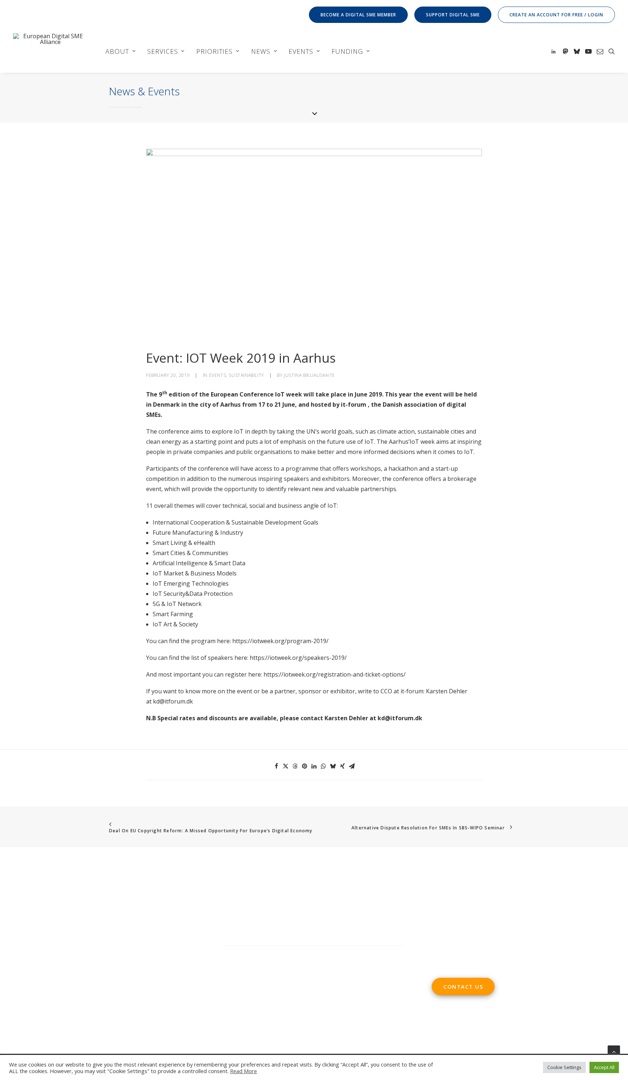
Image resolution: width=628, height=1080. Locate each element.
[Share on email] (351, 766)
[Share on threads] (295, 766)
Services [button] (162, 51)
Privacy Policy (242, 1002)
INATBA (163, 977)
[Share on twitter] (285, 766)
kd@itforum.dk (173, 701)
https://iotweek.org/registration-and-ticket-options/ (334, 674)
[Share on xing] (342, 766)
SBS (18, 967)
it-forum (353, 404)
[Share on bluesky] (333, 766)
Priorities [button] (214, 51)
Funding (347, 51)
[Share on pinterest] (304, 766)
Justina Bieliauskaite (309, 375)
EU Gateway (112, 967)
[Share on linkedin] (314, 766)
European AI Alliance (121, 977)
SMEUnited (42, 967)
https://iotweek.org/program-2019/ (280, 641)
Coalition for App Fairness (159, 987)
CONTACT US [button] (463, 986)
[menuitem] (359, 14)
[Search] (314, 953)
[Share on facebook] (276, 766)
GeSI (92, 987)
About (117, 51)
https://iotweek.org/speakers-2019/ (298, 658)
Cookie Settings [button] (564, 1067)
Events (301, 51)
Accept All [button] (604, 1067)
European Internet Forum (48, 987)
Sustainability (246, 375)
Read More (243, 1071)
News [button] (260, 51)
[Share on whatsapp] (323, 766)
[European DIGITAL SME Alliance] (50, 51)
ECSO (67, 967)
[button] (554, 51)
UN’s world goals (329, 431)
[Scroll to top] (614, 1051)
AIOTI (85, 967)
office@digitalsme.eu (476, 902)
